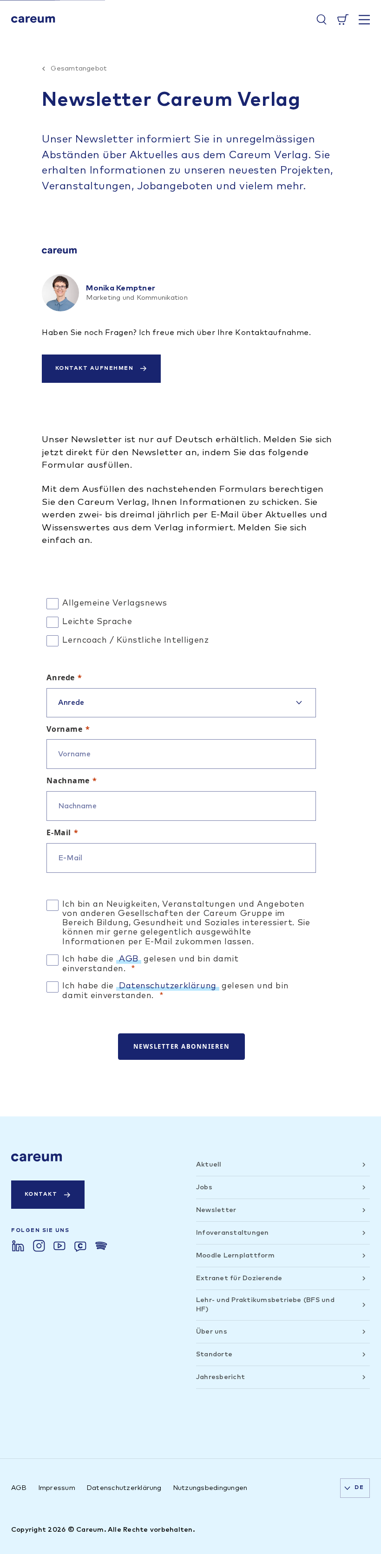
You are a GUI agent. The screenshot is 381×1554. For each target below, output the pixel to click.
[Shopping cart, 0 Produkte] (343, 19)
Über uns (211, 1331)
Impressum (56, 1487)
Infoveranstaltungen (232, 1232)
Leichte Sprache (97, 622)
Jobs (204, 1187)
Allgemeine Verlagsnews (114, 603)
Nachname (68, 780)
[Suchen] (321, 19)
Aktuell (209, 1164)
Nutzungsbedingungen (210, 1487)
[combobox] (355, 1488)
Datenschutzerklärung (168, 986)
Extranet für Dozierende (239, 1278)
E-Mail (58, 832)
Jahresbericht (220, 1376)
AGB (128, 959)
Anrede (60, 677)
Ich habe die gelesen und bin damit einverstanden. (150, 964)
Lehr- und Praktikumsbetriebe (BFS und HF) (265, 1304)
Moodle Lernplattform (235, 1255)
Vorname (64, 729)
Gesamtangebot (79, 68)
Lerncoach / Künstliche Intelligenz (135, 640)
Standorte (214, 1354)
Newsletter (216, 1209)
